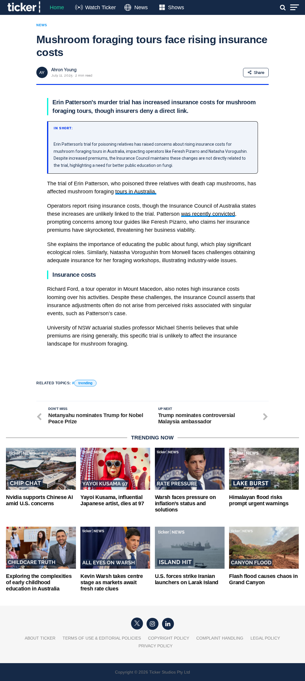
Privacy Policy (155, 645)
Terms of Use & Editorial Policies (102, 638)
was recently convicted (208, 214)
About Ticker (40, 638)
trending (85, 383)
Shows (176, 7)
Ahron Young (64, 69)
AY (41, 72)
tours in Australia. (135, 192)
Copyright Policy (168, 638)
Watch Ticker (100, 7)
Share (259, 72)
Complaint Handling (219, 638)
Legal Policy (265, 638)
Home (57, 7)
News (141, 7)
